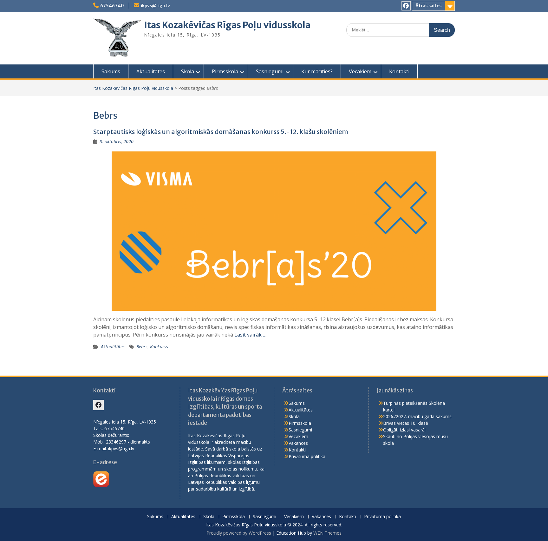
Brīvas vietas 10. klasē (405, 423)
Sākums (110, 71)
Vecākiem (360, 71)
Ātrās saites (428, 6)
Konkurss (159, 347)
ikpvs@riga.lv (155, 6)
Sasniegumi (270, 71)
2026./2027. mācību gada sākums (417, 416)
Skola (187, 71)
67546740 (112, 6)
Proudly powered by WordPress (238, 533)
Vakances (298, 443)
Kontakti (399, 71)
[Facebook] (406, 5)
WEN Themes (327, 533)
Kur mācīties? (317, 71)
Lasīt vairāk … (250, 334)
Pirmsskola (225, 71)
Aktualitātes (150, 71)
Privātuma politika (307, 456)
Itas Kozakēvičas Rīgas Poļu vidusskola (227, 25)
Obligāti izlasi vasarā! (404, 430)
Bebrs (141, 347)
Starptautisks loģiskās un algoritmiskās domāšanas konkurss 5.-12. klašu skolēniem (220, 132)
